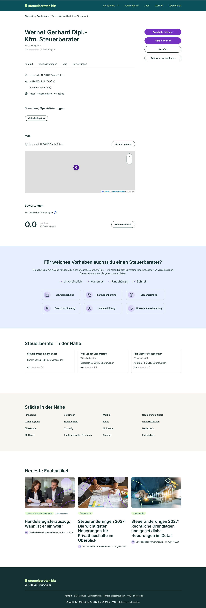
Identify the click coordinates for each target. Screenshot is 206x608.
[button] (76, 168)
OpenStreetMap (118, 191)
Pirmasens (30, 414)
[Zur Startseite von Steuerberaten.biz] (40, 5)
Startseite (29, 16)
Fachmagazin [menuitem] (132, 5)
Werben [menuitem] (159, 5)
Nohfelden (108, 428)
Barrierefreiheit (94, 596)
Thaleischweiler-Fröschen (78, 435)
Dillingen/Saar (32, 421)
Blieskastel (30, 428)
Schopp (107, 435)
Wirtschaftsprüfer (36, 118)
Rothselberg (148, 435)
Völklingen (69, 414)
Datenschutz (80, 596)
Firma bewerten (123, 224)
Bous (106, 421)
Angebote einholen (163, 32)
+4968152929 (37, 81)
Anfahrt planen (123, 144)
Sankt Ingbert (71, 421)
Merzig (106, 414)
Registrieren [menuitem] (175, 5)
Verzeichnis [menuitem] (109, 5)
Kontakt (68, 596)
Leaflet (106, 191)
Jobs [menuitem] (146, 5)
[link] (50, 361)
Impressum (138, 596)
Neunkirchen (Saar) (152, 414)
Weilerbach (148, 428)
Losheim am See (150, 421)
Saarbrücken (43, 16)
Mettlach (29, 435)
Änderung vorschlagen (163, 58)
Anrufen (162, 49)
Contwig (68, 428)
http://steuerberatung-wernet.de (47, 93)
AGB (129, 596)
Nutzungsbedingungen (114, 596)
